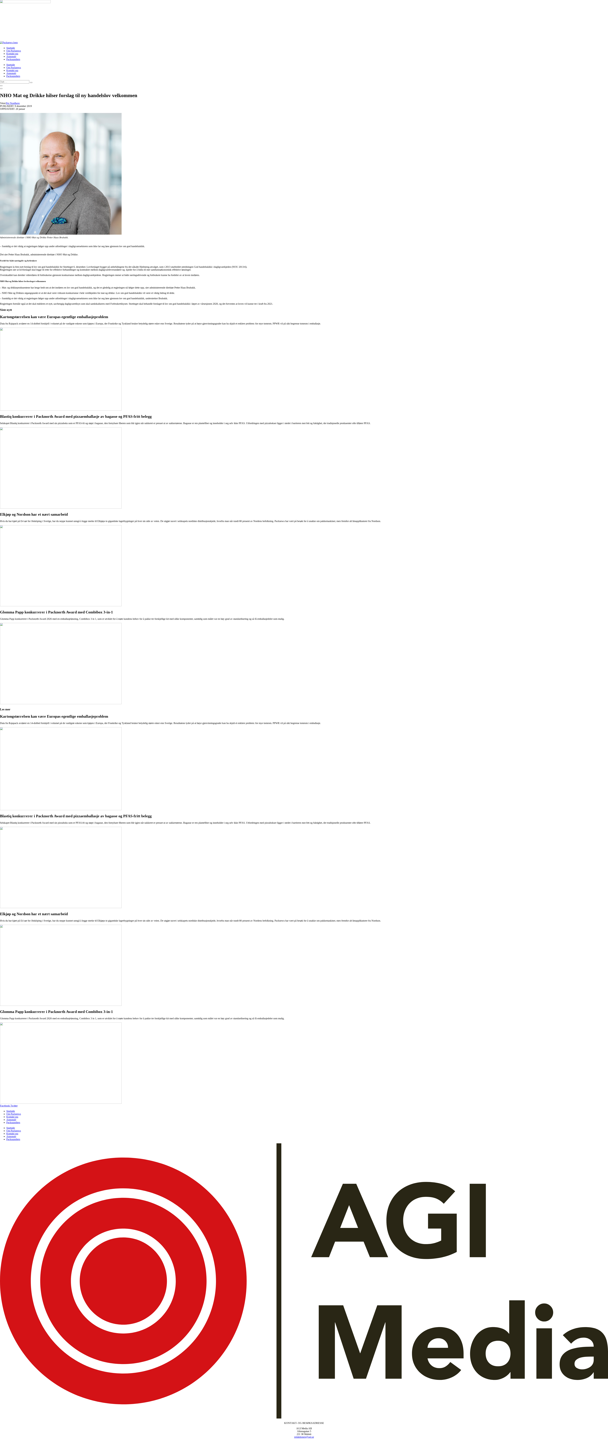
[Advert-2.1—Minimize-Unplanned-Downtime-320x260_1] (25, 2)
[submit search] (31, 82)
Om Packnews (13, 50)
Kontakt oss (12, 53)
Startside (10, 48)
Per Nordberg (13, 103)
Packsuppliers (13, 59)
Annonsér (11, 56)
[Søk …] (1, 85)
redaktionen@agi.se (304, 1437)
